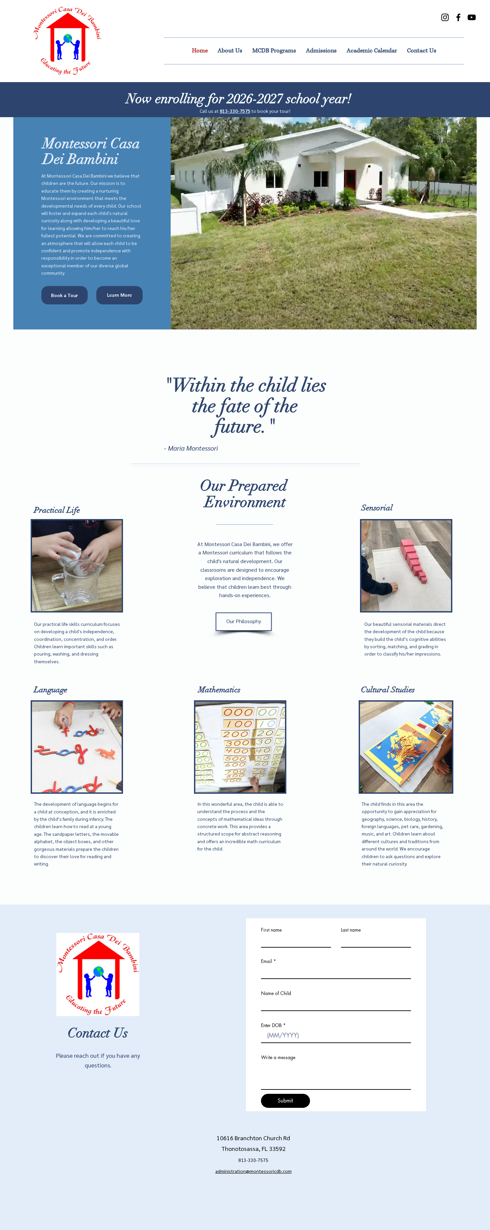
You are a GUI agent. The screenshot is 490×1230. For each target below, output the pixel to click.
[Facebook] (458, 17)
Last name (351, 930)
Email (266, 961)
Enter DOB (271, 1025)
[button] (244, 621)
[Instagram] (445, 17)
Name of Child (276, 993)
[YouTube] (472, 17)
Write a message (278, 1057)
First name (271, 930)
